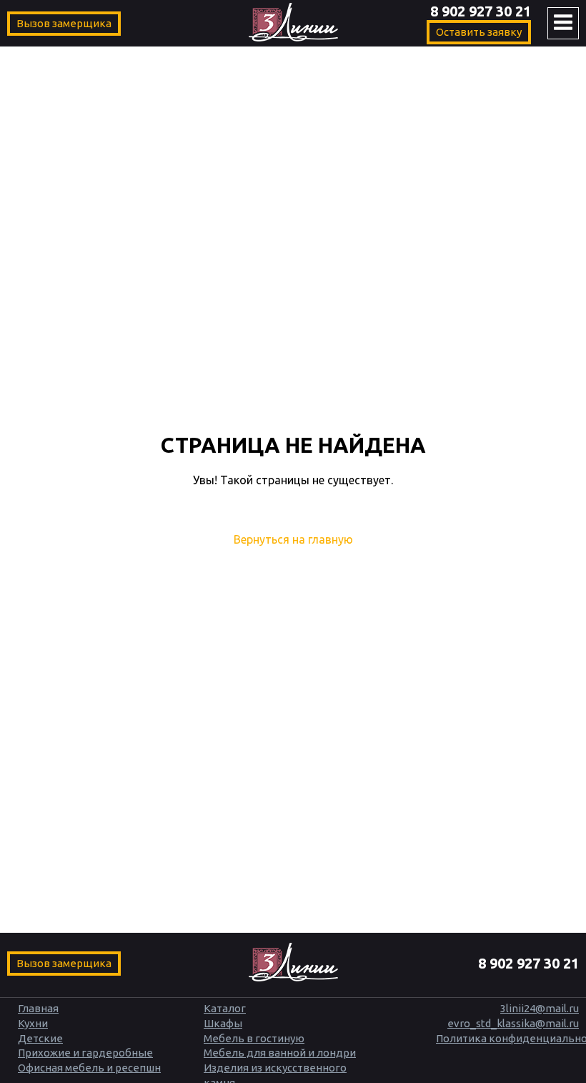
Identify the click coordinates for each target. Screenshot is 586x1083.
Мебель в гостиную (254, 1038)
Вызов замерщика (63, 23)
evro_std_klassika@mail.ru (513, 1023)
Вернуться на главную (293, 539)
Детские (40, 1038)
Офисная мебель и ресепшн (89, 1068)
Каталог (225, 1008)
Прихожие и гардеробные (85, 1053)
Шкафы (223, 1023)
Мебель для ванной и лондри (280, 1053)
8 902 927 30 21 (480, 11)
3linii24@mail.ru (539, 1008)
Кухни (33, 1023)
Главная (38, 1008)
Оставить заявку (479, 32)
